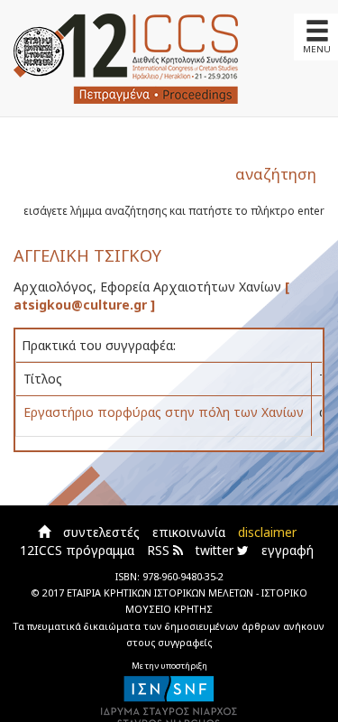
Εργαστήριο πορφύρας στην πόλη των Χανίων (163, 412)
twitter (216, 550)
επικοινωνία (188, 532)
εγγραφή (287, 550)
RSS (160, 550)
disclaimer (267, 532)
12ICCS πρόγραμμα (77, 550)
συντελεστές (101, 532)
